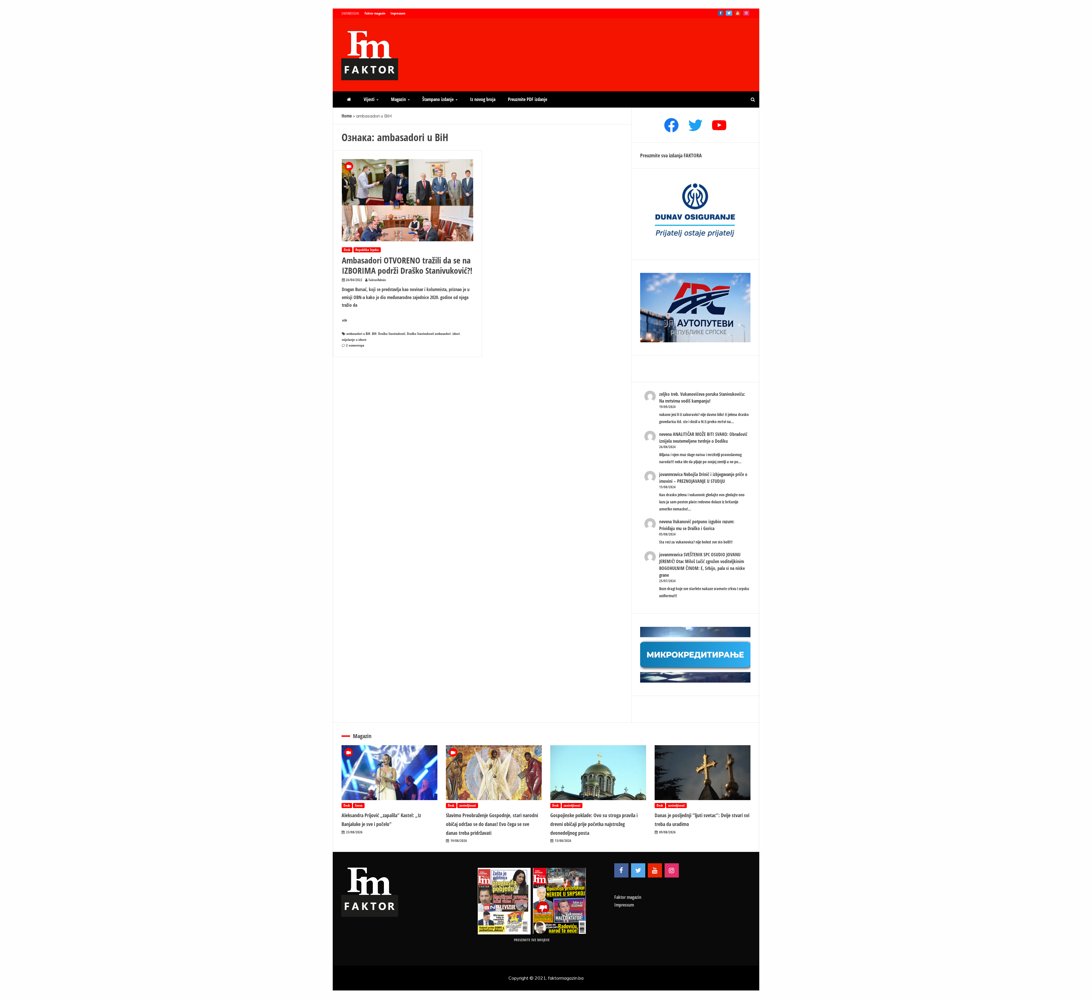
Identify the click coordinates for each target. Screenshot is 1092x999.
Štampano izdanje (438, 99)
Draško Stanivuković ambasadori (429, 333)
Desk (347, 249)
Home (347, 116)
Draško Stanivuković (391, 333)
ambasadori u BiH (358, 333)
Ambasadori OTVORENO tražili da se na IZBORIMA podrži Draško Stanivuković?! (407, 265)
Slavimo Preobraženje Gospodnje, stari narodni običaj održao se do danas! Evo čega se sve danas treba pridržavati (492, 824)
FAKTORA (693, 155)
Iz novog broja (482, 99)
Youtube (738, 13)
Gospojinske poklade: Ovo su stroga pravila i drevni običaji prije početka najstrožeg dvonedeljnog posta (594, 824)
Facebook (720, 13)
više (344, 320)
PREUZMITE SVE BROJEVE (532, 939)
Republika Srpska (367, 249)
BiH (374, 333)
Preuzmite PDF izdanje (527, 99)
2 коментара (355, 345)
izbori (456, 333)
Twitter (729, 13)
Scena (359, 805)
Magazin (398, 99)
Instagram (746, 13)
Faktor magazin (375, 13)
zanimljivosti (467, 805)
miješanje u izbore (354, 339)
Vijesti (369, 99)
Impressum (397, 13)
